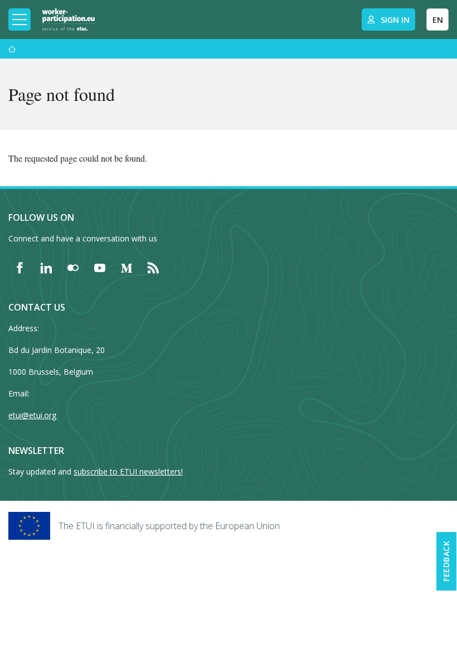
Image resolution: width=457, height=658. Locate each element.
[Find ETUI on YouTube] (100, 268)
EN (437, 19)
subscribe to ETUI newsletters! (128, 471)
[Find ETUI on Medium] (126, 268)
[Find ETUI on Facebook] (19, 268)
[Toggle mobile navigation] (19, 19)
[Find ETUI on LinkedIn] (46, 268)
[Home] (68, 19)
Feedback (446, 561)
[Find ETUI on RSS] (153, 268)
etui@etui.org (32, 415)
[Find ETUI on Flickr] (73, 268)
